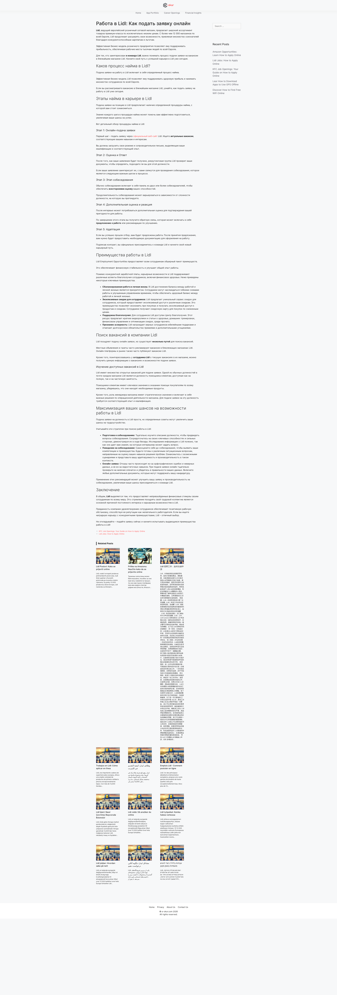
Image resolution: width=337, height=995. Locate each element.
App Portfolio (152, 13)
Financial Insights (193, 13)
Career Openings (172, 13)
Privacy (160, 907)
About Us (171, 907)
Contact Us (183, 907)
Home (138, 13)
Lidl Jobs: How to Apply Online (111, 534)
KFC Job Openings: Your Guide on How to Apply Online (122, 531)
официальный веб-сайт (145, 136)
